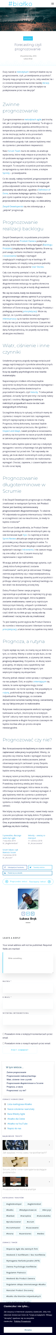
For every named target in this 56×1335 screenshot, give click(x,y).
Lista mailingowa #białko (19, 1104)
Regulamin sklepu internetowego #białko (26, 1284)
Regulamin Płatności (16, 1272)
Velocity (34, 392)
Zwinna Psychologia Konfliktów (21, 1266)
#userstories (25, 1233)
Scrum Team (14, 150)
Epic (25, 534)
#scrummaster (13, 1227)
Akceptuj (28, 1330)
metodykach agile (32, 119)
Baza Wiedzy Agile (16, 1113)
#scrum (30, 1222)
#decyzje (46, 1210)
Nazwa (7, 981)
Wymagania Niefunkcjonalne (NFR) (23, 1260)
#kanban (10, 1216)
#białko (10, 1210)
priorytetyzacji (30, 311)
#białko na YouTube (17, 1123)
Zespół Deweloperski (13, 206)
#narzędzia (25, 1216)
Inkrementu (28, 549)
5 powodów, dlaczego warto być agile (12, 836)
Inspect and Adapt (11, 431)
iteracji (45, 82)
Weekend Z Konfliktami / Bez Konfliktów (25, 1255)
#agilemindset (34, 1204)
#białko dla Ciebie (16, 1118)
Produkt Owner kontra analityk (19, 1189)
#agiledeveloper (14, 1204)
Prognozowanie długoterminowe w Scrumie (25, 1083)
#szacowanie (32, 1227)
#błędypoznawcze (28, 1210)
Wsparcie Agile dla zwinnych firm (22, 1249)
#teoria (28, 39)
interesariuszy (10, 318)
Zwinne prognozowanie (16, 1072)
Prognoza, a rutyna (15, 1087)
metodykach (23, 71)
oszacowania (10, 255)
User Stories (38, 266)
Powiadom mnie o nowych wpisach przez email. (28, 1043)
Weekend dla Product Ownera (20, 1278)
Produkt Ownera (28, 241)
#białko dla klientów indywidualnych (23, 1296)
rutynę (6, 692)
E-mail (7, 997)
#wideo (40, 1233)
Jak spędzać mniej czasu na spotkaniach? (25, 1152)
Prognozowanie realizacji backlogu (21, 1076)
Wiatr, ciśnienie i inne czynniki (19, 1079)
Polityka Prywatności (22, 1321)
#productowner (13, 1222)
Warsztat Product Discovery (19, 1290)
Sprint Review (9, 538)
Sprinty (6, 173)
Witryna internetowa (16, 1013)
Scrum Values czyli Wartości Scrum (10, 851)
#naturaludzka (44, 1216)
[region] (28, 1318)
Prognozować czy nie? (16, 1090)
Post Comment (20, 1050)
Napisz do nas (14, 1128)
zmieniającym (39, 681)
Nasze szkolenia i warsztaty (20, 1109)
